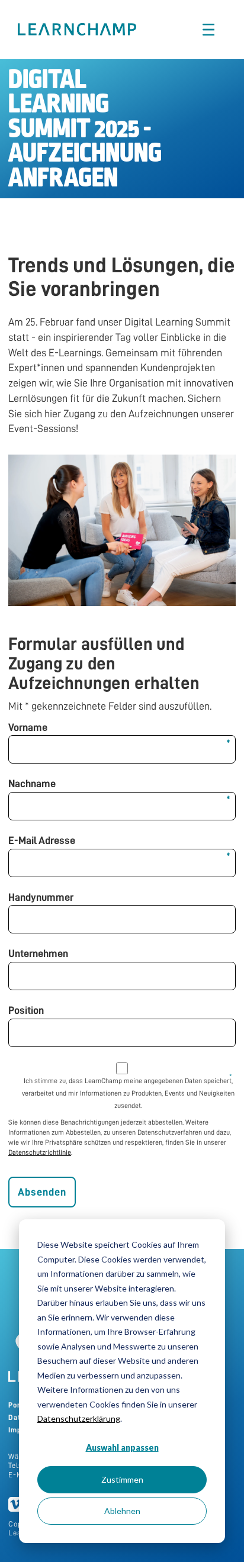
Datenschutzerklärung (78, 1418)
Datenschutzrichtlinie (39, 1152)
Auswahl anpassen (122, 1447)
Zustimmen (122, 1479)
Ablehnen (122, 1511)
